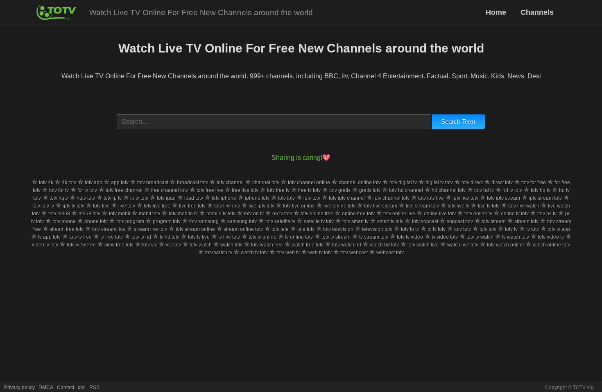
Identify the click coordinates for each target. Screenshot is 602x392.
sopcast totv (460, 221)
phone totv (96, 221)
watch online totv (551, 245)
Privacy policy (19, 387)
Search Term (458, 121)
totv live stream (380, 206)
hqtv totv (86, 198)
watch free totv (308, 245)
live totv (126, 206)
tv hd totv (169, 237)
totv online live (399, 214)
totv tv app (559, 229)
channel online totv (360, 182)
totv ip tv (113, 198)
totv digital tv (403, 182)
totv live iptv (227, 206)
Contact (65, 387)
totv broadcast (152, 182)
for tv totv (87, 190)
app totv (120, 182)
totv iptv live (431, 198)
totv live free (157, 206)
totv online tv (478, 214)
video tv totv (45, 245)
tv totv (532, 229)
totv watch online (505, 245)
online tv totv (515, 214)
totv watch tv (218, 252)
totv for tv (59, 190)
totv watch (201, 245)
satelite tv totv (319, 221)
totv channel (230, 182)
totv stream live (108, 229)
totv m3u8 (59, 214)
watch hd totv (384, 245)
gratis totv (369, 190)
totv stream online (195, 229)
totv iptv (286, 198)
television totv (377, 229)
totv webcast (354, 252)
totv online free (317, 214)
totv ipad (166, 198)
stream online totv (243, 229)
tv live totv (229, 237)
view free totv (119, 245)
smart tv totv (390, 221)
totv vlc (149, 245)
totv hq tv (540, 190)
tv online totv (299, 237)
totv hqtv (59, 198)
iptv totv (311, 198)
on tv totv (282, 214)
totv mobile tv (183, 214)
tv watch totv (515, 237)
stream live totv (150, 229)
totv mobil (119, 214)
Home (497, 12)
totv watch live (423, 245)
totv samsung (204, 221)
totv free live (210, 190)
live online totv (339, 206)
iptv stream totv (545, 198)
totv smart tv (355, 221)
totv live (101, 206)
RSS (94, 387)
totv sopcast (425, 221)
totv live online (299, 206)
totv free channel (124, 190)
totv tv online (262, 237)
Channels (537, 12)
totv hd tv (484, 190)
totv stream (494, 221)
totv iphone (224, 198)
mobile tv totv (220, 214)
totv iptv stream (503, 198)
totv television (338, 229)
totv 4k (46, 182)
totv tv (511, 229)
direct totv (502, 182)
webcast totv (390, 252)
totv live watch (523, 206)
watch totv (231, 245)
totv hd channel (406, 190)
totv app (93, 182)
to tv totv (437, 229)
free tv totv (309, 190)
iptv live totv (465, 198)
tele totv (306, 229)
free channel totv (169, 190)
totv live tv (458, 206)
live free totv (192, 206)
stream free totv (67, 229)
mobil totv (149, 214)
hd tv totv (512, 190)
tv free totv (111, 237)
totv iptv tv (43, 206)
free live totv (245, 190)
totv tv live (199, 237)
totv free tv (278, 190)
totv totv (462, 229)
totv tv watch (479, 237)
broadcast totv (192, 182)
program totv (167, 221)
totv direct (472, 182)
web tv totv (320, 252)
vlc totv (173, 245)
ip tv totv (139, 198)
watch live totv (462, 245)
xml (82, 387)
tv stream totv (373, 237)
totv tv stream (336, 237)
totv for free (533, 182)
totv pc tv (547, 214)
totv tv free (80, 237)
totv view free (81, 245)
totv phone (64, 221)
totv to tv (410, 229)
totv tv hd (141, 237)
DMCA (45, 387)
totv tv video (410, 237)
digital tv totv (439, 182)
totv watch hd (346, 245)
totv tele (280, 229)
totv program (130, 221)
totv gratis (340, 190)
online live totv (440, 214)
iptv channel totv (391, 198)
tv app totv (49, 237)
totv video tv (551, 237)
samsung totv (242, 221)
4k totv (69, 182)
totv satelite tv (280, 221)
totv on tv (254, 214)
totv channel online (309, 182)
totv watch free (267, 245)
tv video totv (445, 237)
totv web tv (288, 252)
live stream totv (422, 206)
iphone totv (257, 198)
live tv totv (489, 206)
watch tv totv (254, 252)
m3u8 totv (89, 214)
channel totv (265, 182)
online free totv (358, 214)
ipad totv (193, 198)
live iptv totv (261, 206)
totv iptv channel (347, 198)
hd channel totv (449, 190)
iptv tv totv (73, 206)
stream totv (526, 221)
